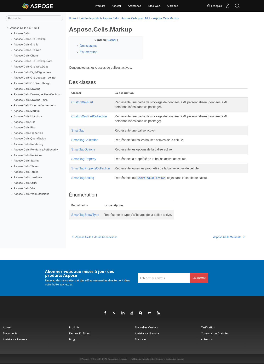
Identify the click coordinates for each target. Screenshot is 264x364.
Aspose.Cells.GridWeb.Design (32, 83)
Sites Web (154, 5)
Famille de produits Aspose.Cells (99, 18)
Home (72, 18)
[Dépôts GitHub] (149, 313)
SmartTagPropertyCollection (90, 168)
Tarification (208, 327)
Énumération (88, 52)
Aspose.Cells (22, 33)
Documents (10, 333)
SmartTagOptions (83, 149)
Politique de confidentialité (143, 359)
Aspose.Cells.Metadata (28, 116)
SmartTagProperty (83, 159)
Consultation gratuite (214, 333)
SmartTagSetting (82, 177)
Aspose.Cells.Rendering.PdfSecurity (36, 149)
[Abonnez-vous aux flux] (158, 313)
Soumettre (199, 278)
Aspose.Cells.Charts (26, 55)
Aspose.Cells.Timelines (28, 177)
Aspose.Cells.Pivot (25, 127)
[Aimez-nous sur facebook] (105, 313)
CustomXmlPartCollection (89, 116)
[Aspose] (38, 6)
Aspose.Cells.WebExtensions (31, 193)
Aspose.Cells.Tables (26, 171)
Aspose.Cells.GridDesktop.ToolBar (35, 77)
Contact (180, 359)
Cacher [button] (112, 39)
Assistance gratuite (147, 333)
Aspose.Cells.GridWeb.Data (31, 66)
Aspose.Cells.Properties (28, 132)
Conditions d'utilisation (165, 359)
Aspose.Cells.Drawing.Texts (31, 99)
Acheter (116, 5)
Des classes (88, 45)
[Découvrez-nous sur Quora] (140, 313)
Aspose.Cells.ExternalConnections (35, 105)
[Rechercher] (237, 6)
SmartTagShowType (85, 214)
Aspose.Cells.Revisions (28, 155)
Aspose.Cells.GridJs (26, 44)
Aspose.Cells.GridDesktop (30, 38)
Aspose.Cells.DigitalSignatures (32, 72)
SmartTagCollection (84, 140)
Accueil (7, 327)
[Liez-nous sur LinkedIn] (123, 313)
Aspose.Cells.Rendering (28, 144)
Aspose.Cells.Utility (25, 182)
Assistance (134, 5)
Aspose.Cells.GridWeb (27, 49)
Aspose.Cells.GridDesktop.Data (33, 60)
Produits (100, 5)
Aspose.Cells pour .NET (24, 27)
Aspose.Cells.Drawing (27, 88)
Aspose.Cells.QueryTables (30, 138)
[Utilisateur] (227, 6)
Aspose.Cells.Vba (24, 188)
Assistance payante (15, 339)
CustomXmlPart (82, 102)
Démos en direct (79, 333)
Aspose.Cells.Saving (26, 160)
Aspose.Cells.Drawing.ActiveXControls (37, 94)
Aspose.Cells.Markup (27, 110)
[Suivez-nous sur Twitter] (114, 313)
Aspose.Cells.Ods (24, 121)
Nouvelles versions (147, 327)
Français (216, 5)
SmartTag (77, 130)
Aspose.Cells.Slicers (26, 166)
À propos (172, 5)
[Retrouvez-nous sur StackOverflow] (132, 313)
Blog (72, 339)
